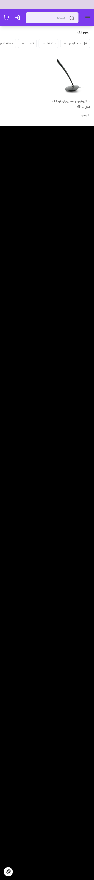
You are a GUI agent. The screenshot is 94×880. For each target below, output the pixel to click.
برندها (51, 43)
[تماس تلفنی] (8, 871)
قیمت (30, 43)
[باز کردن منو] (86, 17)
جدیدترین (75, 43)
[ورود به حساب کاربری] (18, 17)
